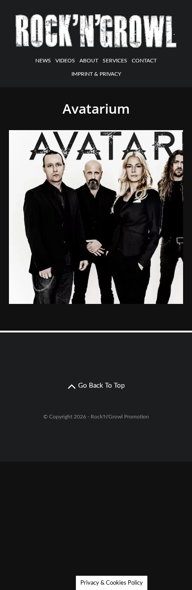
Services (115, 60)
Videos (65, 60)
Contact (144, 60)
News (43, 60)
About (88, 60)
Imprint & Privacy (96, 74)
